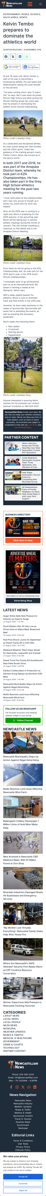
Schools (35, 14)
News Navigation (23, 1095)
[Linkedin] (35, 1087)
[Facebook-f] (11, 1087)
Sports (23, 17)
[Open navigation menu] (29, 4)
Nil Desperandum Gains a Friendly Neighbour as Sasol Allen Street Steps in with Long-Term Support (31, 493)
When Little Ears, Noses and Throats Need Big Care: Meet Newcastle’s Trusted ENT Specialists (31, 448)
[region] (23, 1174)
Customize (23, 1183)
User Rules (32, 425)
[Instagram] (17, 1087)
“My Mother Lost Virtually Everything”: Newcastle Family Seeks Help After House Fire (23, 931)
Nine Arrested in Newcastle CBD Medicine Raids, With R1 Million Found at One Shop (20, 860)
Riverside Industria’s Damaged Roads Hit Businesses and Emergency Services (23, 895)
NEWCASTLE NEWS (20, 729)
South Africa (10, 17)
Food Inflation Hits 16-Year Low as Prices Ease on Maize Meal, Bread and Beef (21, 629)
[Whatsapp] (29, 1087)
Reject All (23, 1190)
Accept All (23, 1177)
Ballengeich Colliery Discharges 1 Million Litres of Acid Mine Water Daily (21, 824)
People (25, 14)
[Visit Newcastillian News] (23, 1065)
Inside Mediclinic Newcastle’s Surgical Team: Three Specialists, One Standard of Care (31, 462)
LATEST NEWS (15, 610)
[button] (6, 57)
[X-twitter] (23, 1087)
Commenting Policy (22, 427)
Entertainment (11, 14)
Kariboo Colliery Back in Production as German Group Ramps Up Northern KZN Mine (22, 673)
